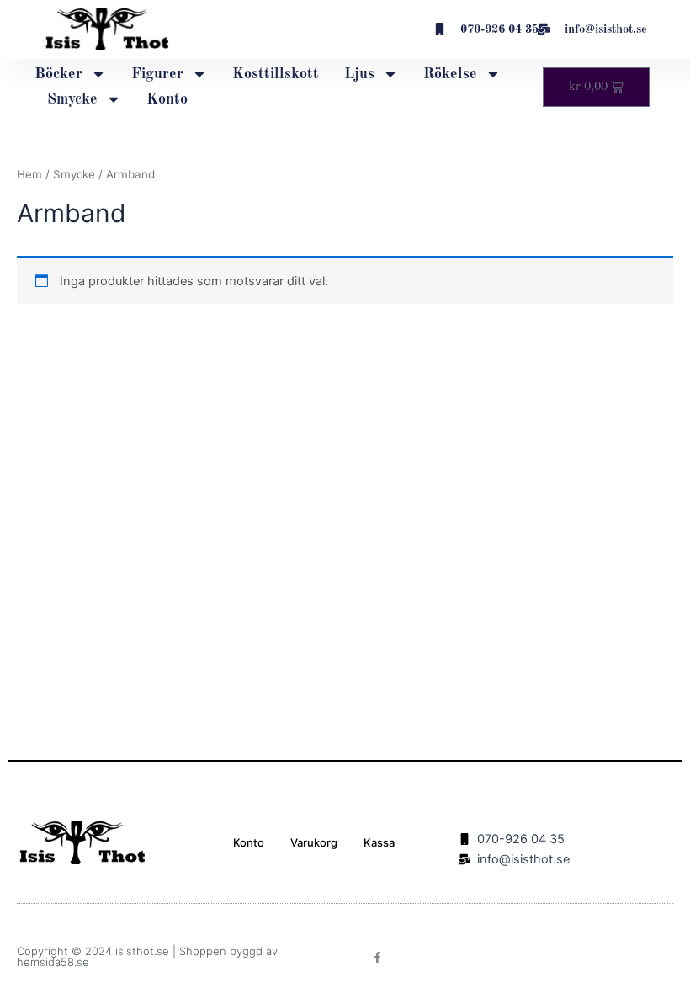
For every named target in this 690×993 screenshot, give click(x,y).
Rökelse (450, 74)
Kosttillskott (275, 74)
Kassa (379, 842)
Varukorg (313, 842)
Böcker (58, 74)
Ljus (359, 74)
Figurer (157, 74)
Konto (167, 99)
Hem (29, 174)
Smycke (72, 99)
